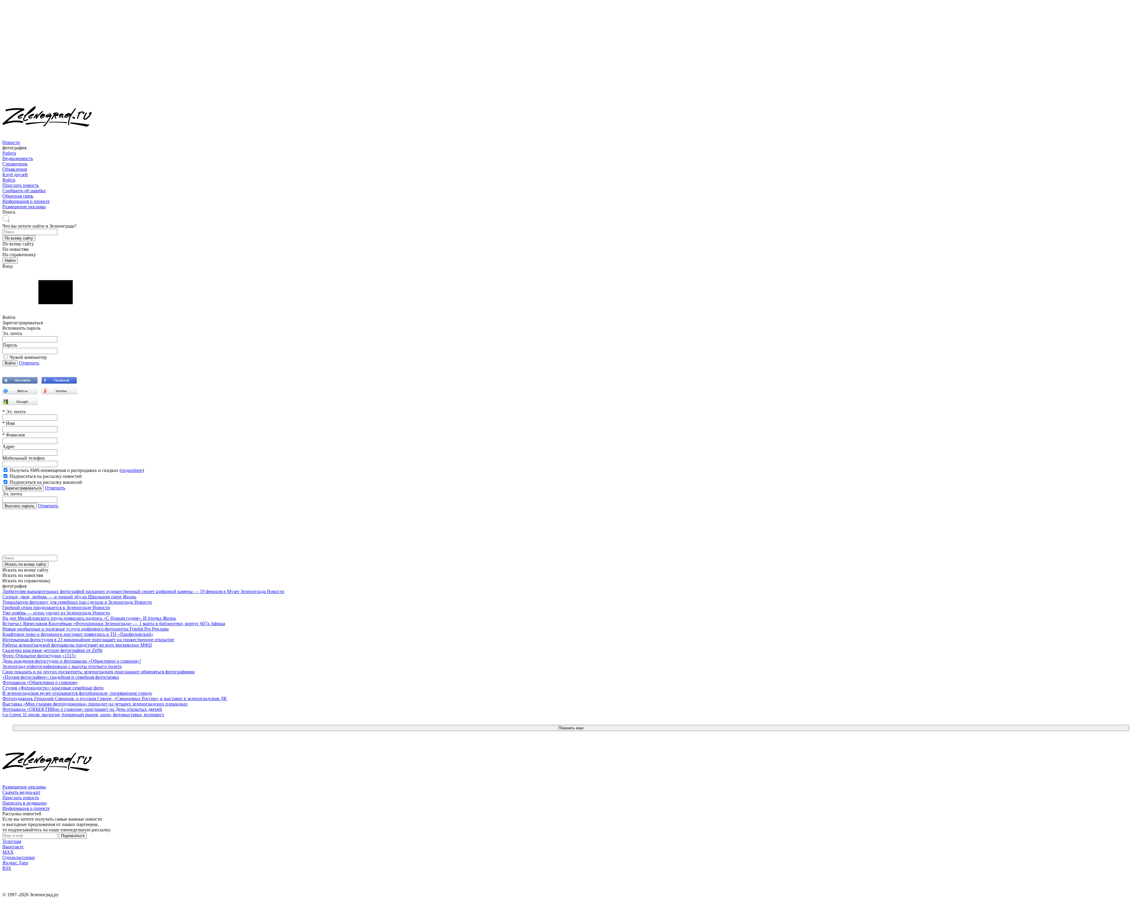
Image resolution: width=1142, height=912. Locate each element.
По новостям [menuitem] (15, 249)
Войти (8, 179)
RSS (6, 868)
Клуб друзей (15, 174)
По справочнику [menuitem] (19, 254)
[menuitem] (571, 145)
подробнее (131, 470)
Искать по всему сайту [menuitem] (25, 569)
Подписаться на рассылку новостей (46, 476)
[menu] (571, 161)
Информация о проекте (26, 201)
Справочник (15, 163)
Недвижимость (17, 158)
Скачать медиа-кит (21, 792)
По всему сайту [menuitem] (18, 243)
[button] (18, 238)
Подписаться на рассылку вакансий (46, 482)
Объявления (14, 169)
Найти (10, 260)
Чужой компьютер (28, 357)
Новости (11, 142)
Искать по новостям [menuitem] (22, 575)
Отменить (29, 362)
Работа (9, 153)
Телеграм (11, 841)
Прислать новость (20, 185)
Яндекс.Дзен (15, 862)
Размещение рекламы (24, 206)
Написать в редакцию (24, 802)
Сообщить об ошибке (24, 190)
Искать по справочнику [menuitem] (26, 580)
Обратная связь (17, 195)
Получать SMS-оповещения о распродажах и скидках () (77, 470)
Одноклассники (18, 857)
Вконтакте (12, 846)
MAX (8, 852)
